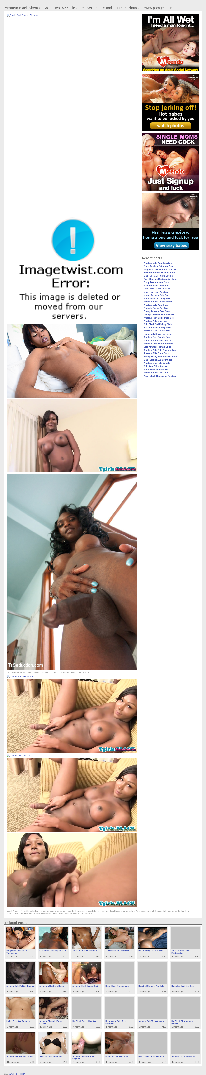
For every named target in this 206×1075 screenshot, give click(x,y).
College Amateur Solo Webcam (159, 314)
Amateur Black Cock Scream (158, 301)
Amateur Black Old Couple (157, 363)
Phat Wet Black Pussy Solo (157, 327)
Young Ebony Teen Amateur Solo (160, 356)
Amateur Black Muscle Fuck (157, 340)
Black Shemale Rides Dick (157, 369)
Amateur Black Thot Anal (156, 373)
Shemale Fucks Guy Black (157, 308)
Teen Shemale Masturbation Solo (160, 279)
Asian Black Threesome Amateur (160, 376)
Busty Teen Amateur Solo (156, 282)
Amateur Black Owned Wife (157, 331)
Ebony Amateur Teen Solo (157, 311)
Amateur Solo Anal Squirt (156, 305)
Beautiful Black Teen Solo (156, 285)
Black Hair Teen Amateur (156, 292)
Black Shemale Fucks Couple (158, 276)
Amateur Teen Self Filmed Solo (159, 318)
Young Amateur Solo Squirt (157, 295)
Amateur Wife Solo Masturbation (160, 350)
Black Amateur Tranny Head (157, 298)
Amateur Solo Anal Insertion (158, 263)
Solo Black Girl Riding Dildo (158, 324)
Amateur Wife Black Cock (156, 353)
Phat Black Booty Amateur (157, 289)
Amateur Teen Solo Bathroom (158, 343)
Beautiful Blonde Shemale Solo (159, 272)
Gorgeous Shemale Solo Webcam (160, 269)
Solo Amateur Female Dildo (157, 347)
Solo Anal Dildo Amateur (156, 366)
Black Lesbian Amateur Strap (158, 360)
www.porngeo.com (17, 1074)
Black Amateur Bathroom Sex (158, 266)
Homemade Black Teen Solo (158, 334)
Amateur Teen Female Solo (157, 337)
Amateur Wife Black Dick (156, 321)
